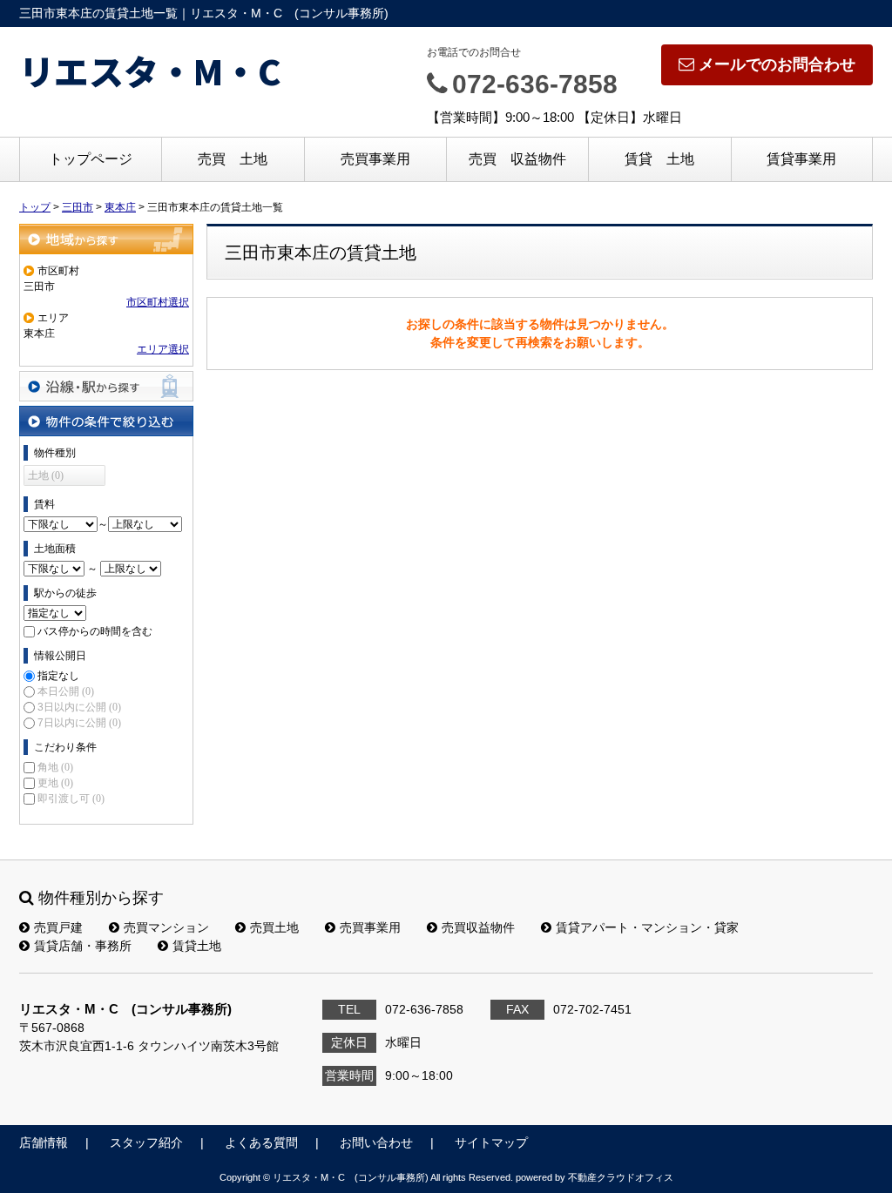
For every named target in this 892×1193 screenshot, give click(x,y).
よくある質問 (261, 1142)
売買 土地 (232, 159)
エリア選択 (163, 349)
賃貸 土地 (659, 159)
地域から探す (106, 239)
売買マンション (166, 927)
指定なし (58, 676)
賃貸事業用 (801, 159)
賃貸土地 (196, 946)
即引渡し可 (71, 798)
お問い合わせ (376, 1142)
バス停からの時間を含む (94, 631)
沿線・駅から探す (106, 386)
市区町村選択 (157, 302)
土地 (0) (46, 475)
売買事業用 (375, 159)
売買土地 (274, 927)
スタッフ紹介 (146, 1142)
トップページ (90, 159)
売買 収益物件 (517, 159)
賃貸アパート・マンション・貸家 (647, 927)
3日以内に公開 (79, 707)
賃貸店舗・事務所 (83, 946)
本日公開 (65, 691)
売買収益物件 (478, 927)
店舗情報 (43, 1142)
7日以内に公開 (79, 723)
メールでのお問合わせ (777, 64)
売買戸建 (58, 927)
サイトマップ (491, 1142)
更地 (55, 783)
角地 (55, 767)
